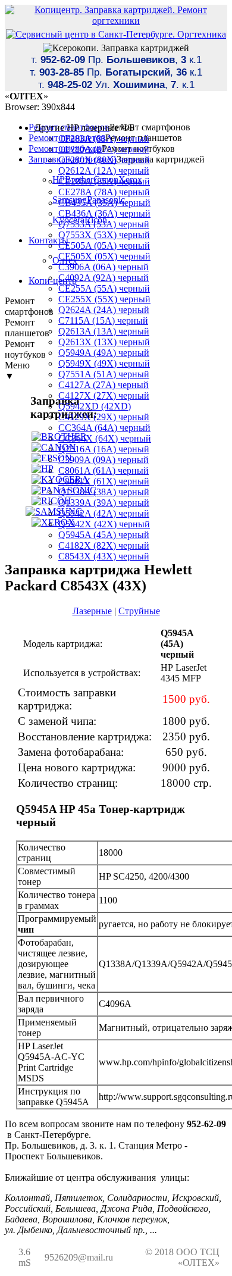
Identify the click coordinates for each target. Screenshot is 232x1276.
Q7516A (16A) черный (103, 449)
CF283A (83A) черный (103, 138)
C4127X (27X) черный (103, 395)
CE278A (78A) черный (104, 192)
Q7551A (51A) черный (103, 374)
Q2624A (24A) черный (103, 310)
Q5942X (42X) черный (104, 524)
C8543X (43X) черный (103, 556)
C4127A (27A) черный (103, 385)
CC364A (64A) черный (104, 428)
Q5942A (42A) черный (103, 513)
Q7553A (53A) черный (103, 224)
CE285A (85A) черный (104, 181)
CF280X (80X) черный (104, 160)
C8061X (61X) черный (103, 481)
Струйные (139, 611)
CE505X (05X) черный (104, 256)
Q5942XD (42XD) (94, 406)
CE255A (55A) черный (104, 288)
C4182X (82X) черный (103, 545)
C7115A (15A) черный (103, 320)
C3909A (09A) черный (103, 460)
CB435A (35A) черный (104, 203)
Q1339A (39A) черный (103, 503)
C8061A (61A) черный (103, 470)
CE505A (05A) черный (104, 245)
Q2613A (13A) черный (103, 331)
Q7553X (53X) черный (104, 235)
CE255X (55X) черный (104, 299)
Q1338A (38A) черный (103, 492)
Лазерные (92, 611)
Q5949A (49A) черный (103, 353)
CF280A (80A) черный (103, 149)
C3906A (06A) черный (103, 267)
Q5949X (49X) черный (104, 363)
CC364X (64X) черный (104, 438)
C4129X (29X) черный (103, 417)
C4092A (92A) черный (103, 278)
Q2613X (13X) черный (104, 342)
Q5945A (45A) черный (103, 535)
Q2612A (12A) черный (103, 170)
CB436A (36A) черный (104, 213)
